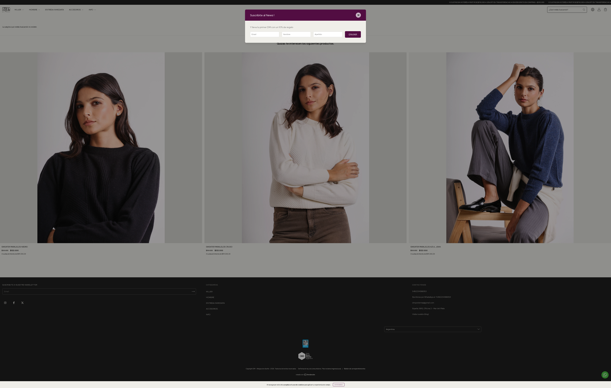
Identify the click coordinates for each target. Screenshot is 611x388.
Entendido (339, 384)
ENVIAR (353, 34)
